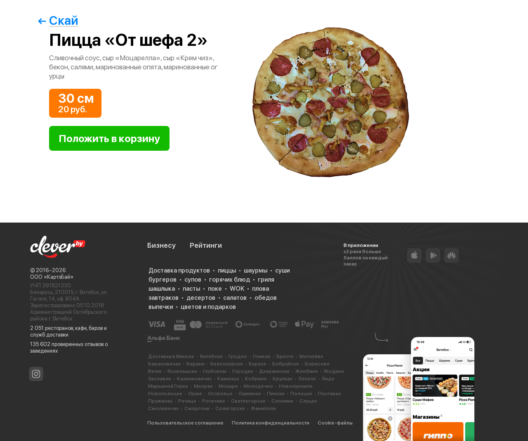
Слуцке (308, 401)
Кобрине (256, 379)
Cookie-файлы (335, 422)
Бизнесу (161, 245)
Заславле (159, 379)
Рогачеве (213, 401)
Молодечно (258, 386)
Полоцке (301, 393)
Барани (195, 364)
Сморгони (197, 408)
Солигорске (230, 408)
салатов (235, 297)
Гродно (238, 356)
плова (260, 288)
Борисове (317, 364)
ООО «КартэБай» (51, 277)
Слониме (282, 401)
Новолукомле (296, 386)
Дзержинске (274, 371)
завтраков (163, 297)
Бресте (285, 356)
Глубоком (214, 371)
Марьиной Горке (168, 386)
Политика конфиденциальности (270, 422)
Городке (242, 371)
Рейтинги (206, 245)
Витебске (211, 356)
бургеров (162, 279)
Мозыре (228, 386)
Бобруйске (285, 364)
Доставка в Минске (171, 356)
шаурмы (255, 270)
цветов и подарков (208, 307)
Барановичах (164, 364)
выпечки (160, 307)
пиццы (227, 270)
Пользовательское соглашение (185, 422)
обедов (266, 297)
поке (215, 288)
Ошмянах (249, 393)
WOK (237, 288)
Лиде (328, 379)
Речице (187, 401)
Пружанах (160, 401)
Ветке (155, 371)
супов (192, 279)
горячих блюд (229, 279)
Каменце (228, 379)
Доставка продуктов (179, 270)
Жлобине (306, 371)
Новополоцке (165, 393)
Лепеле (307, 379)
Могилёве (311, 356)
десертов (200, 297)
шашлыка (161, 288)
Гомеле (262, 356)
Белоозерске (226, 364)
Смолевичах (163, 408)
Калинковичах (194, 379)
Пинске (276, 393)
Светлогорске (248, 401)
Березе (257, 364)
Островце (220, 393)
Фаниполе (263, 408)
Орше (195, 393)
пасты (191, 288)
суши (282, 270)
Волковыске (182, 371)
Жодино (334, 371)
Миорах (203, 386)
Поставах (329, 393)
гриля (266, 279)
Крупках (282, 379)
